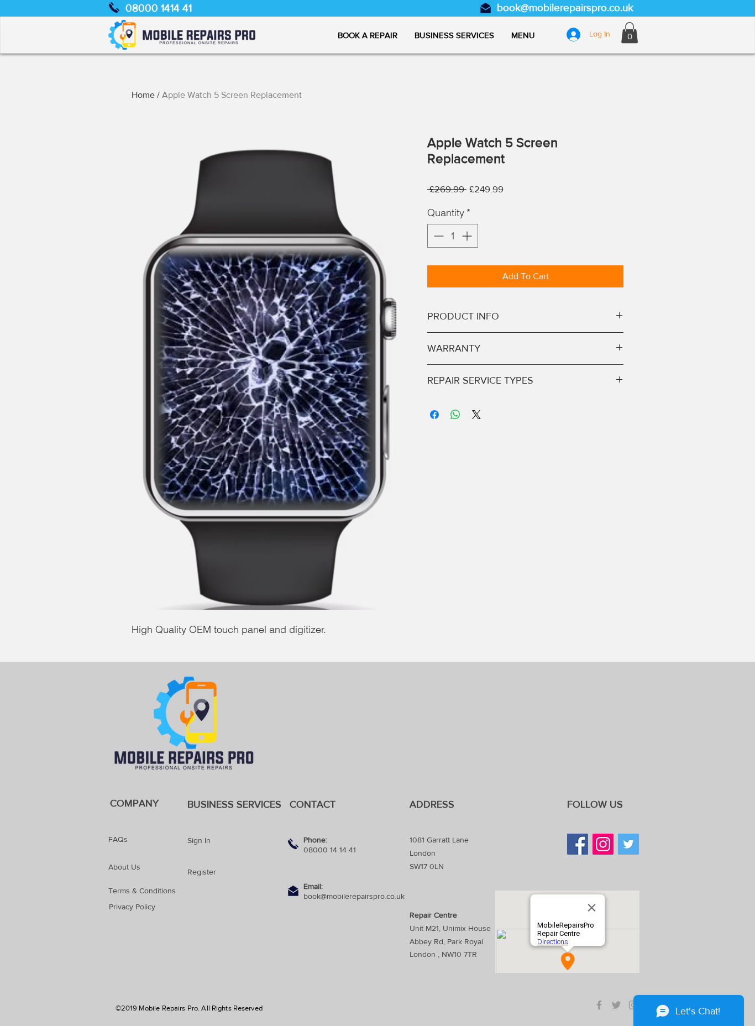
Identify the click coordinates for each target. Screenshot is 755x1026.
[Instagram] (603, 844)
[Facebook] (577, 844)
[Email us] (485, 8)
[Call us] (114, 7)
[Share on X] (476, 414)
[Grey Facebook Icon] (599, 1005)
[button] (522, 35)
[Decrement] (437, 235)
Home (143, 95)
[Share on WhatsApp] (455, 414)
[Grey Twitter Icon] (616, 1005)
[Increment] (467, 235)
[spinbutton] (452, 235)
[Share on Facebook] (434, 414)
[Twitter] (628, 844)
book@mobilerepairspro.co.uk (565, 7)
